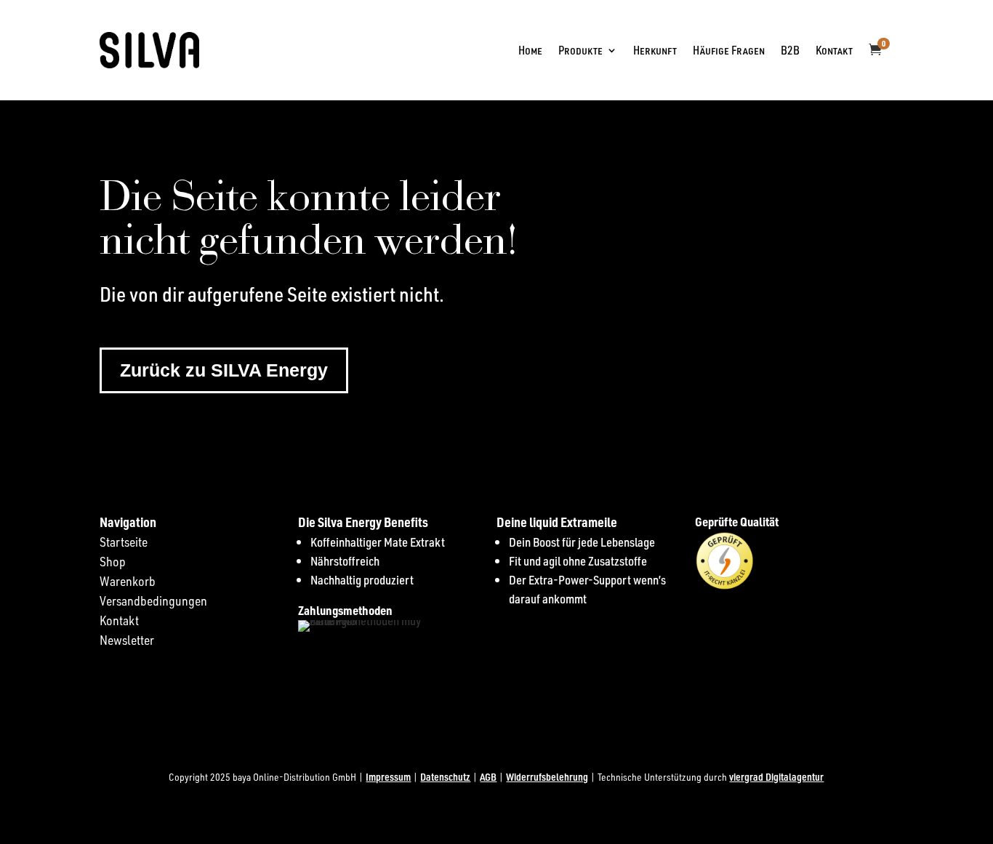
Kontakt (834, 49)
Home (530, 49)
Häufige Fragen (729, 49)
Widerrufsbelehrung (547, 777)
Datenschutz (445, 777)
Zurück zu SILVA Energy (224, 370)
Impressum (388, 777)
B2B (790, 49)
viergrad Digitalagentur (776, 777)
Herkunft (655, 49)
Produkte (580, 49)
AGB (488, 777)
